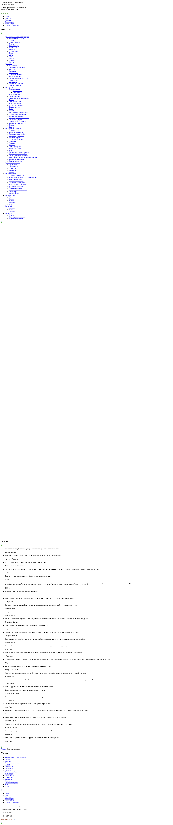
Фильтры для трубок (16, 132)
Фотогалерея (9, 22)
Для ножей (8, 206)
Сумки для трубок (15, 146)
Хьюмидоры (13, 65)
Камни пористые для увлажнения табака (23, 157)
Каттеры (12, 69)
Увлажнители (13, 80)
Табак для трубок (15, 130)
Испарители (13, 47)
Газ (10, 197)
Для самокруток (10, 174)
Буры (10, 150)
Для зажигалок (10, 195)
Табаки (7, 765)
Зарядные (12, 49)
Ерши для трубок (15, 137)
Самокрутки (9, 766)
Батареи (11, 44)
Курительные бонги (11, 772)
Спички (11, 172)
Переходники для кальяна (17, 114)
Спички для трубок (15, 161)
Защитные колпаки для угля (18, 112)
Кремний (12, 202)
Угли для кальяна (15, 94)
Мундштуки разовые (16, 116)
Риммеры (12, 143)
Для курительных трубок (13, 128)
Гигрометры (13, 82)
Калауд (11, 127)
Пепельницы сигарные (17, 67)
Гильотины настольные (17, 74)
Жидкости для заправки (17, 38)
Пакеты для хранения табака (18, 155)
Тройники (12, 141)
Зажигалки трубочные (16, 159)
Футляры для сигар (15, 76)
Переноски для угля (15, 119)
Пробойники (13, 73)
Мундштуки (13, 165)
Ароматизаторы (14, 42)
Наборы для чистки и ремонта (19, 152)
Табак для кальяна (15, 89)
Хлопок (11, 62)
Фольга (11, 100)
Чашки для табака (15, 103)
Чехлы (11, 53)
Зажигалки (12, 170)
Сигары (7, 759)
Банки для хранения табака (18, 154)
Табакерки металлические (18, 190)
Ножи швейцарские (11, 783)
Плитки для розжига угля (17, 121)
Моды (11, 55)
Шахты (11, 110)
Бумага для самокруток (17, 183)
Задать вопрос (9, 24)
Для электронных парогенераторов (17, 37)
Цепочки (12, 211)
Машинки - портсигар (16, 181)
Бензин (11, 199)
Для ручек (8, 213)
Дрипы (11, 58)
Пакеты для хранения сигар (18, 78)
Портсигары (13, 168)
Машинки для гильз (15, 179)
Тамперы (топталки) (16, 139)
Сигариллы (9, 768)
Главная (7, 16)
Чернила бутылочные (16, 219)
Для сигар (8, 64)
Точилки (12, 208)
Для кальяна (9, 87)
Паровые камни (14, 96)
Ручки (7, 784)
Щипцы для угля (14, 107)
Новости (8, 20)
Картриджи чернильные (17, 217)
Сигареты (8, 770)
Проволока (12, 60)
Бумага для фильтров (16, 186)
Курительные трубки (12, 763)
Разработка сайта (6, 819)
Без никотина (17, 91)
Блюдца (11, 125)
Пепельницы (13, 166)
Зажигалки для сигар (16, 83)
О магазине (9, 18)
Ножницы (12, 71)
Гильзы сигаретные (15, 188)
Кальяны (8, 761)
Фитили (11, 201)
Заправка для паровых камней (19, 98)
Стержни (12, 215)
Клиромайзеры (14, 46)
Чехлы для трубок (15, 148)
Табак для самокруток (16, 175)
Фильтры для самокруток (17, 184)
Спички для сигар (15, 85)
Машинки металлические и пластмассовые (23, 177)
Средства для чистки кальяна (19, 118)
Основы (11, 40)
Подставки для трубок (16, 136)
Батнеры (12, 145)
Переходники (13, 51)
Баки (10, 56)
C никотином (17, 92)
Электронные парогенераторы (15, 757)
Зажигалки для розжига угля (18, 123)
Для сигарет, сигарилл (12, 163)
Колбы (11, 109)
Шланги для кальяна (16, 105)
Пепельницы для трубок (17, 134)
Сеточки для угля (15, 101)
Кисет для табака (14, 193)
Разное (7, 786)
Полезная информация (12, 25)
